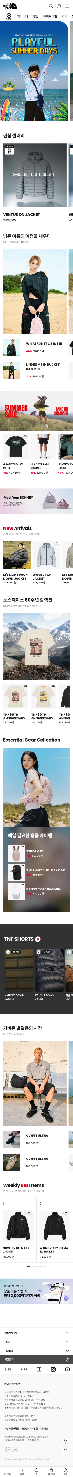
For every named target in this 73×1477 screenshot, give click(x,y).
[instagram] (53, 1369)
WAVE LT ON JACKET (42, 576)
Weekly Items (23, 1185)
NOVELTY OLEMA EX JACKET (16, 1250)
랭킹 (36, 16)
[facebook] (39, 1369)
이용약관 (44, 1428)
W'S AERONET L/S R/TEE (44, 343)
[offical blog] (7, 1369)
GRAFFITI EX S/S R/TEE (13, 466)
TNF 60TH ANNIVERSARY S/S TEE (14, 716)
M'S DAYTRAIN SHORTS (39, 466)
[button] (19, 975)
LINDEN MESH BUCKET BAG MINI (43, 366)
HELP (7, 1342)
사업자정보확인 (11, 1428)
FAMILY (8, 1351)
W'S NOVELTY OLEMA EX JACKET (54, 1250)
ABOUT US (10, 1333)
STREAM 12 (34, 851)
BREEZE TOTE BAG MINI (43, 889)
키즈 (64, 16)
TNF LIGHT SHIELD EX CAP (45, 870)
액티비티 (22, 16)
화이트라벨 (50, 16)
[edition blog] (24, 1369)
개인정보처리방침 (29, 1428)
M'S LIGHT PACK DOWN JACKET (15, 576)
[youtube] (67, 1369)
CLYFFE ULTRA (37, 1135)
